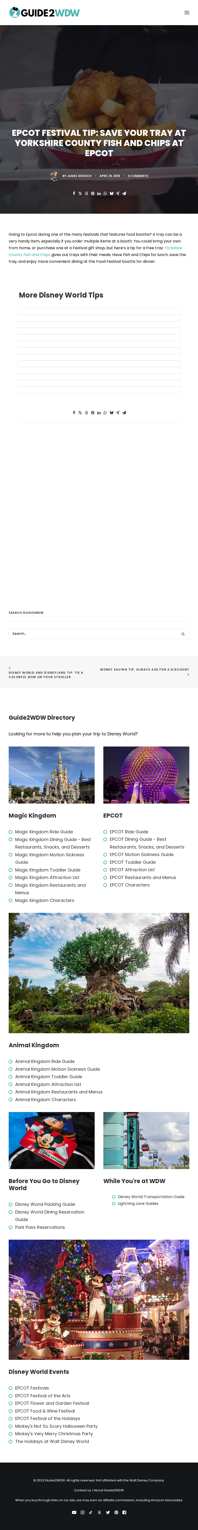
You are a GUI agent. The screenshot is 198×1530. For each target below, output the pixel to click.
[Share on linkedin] (99, 193)
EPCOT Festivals (32, 1388)
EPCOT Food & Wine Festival (45, 1411)
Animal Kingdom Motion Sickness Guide (57, 1069)
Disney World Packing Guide (45, 1204)
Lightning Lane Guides (138, 1203)
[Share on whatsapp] (105, 193)
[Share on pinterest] (93, 193)
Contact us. (83, 1490)
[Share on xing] (118, 193)
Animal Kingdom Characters (45, 1100)
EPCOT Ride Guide (129, 832)
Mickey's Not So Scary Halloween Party (56, 1426)
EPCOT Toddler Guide (133, 862)
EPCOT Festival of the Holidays (47, 1418)
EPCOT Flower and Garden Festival (52, 1403)
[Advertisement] (45, 521)
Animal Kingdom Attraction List (48, 1084)
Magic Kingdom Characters (44, 900)
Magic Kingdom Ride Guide (44, 832)
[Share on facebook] (74, 193)
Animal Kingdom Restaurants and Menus (59, 1092)
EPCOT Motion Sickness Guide (142, 854)
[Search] (99, 634)
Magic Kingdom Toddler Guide (47, 870)
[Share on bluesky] (111, 193)
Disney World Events (39, 1372)
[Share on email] (124, 193)
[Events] (99, 1300)
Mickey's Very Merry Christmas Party (54, 1434)
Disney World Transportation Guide (151, 1197)
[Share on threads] (86, 193)
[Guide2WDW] (45, 13)
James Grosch (79, 176)
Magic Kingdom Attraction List (47, 877)
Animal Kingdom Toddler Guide (48, 1077)
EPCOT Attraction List (132, 870)
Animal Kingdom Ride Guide (45, 1061)
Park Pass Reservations (40, 1227)
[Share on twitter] (80, 193)
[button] (187, 12)
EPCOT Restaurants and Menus (143, 877)
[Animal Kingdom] (99, 973)
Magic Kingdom (32, 816)
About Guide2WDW (109, 1490)
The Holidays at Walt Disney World (52, 1441)
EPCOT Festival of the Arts (43, 1396)
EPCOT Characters (130, 885)
